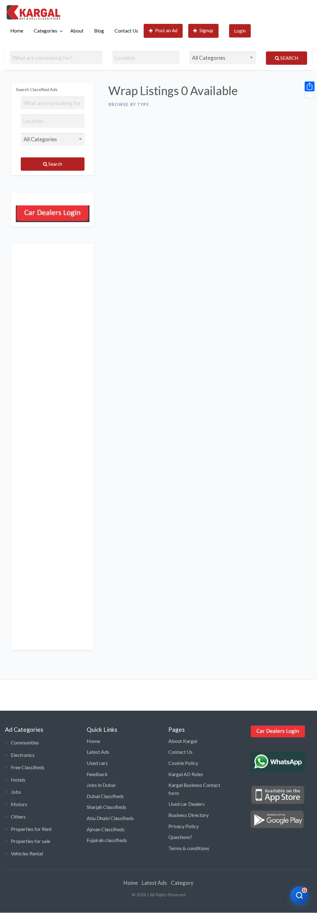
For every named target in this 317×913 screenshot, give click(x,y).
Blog (99, 30)
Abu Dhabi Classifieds (110, 818)
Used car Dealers (186, 804)
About (77, 30)
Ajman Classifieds (105, 829)
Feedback (97, 774)
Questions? (180, 837)
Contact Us (126, 30)
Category (182, 883)
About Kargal (182, 741)
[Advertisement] (52, 447)
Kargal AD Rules (185, 774)
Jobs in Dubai (101, 785)
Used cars (97, 763)
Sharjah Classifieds (106, 807)
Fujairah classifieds (107, 840)
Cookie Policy (183, 763)
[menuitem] (16, 31)
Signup (206, 30)
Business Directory (188, 815)
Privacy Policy (183, 826)
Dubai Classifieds (105, 796)
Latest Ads (98, 752)
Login (240, 30)
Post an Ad (166, 30)
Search (288, 58)
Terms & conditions (188, 848)
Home (16, 30)
